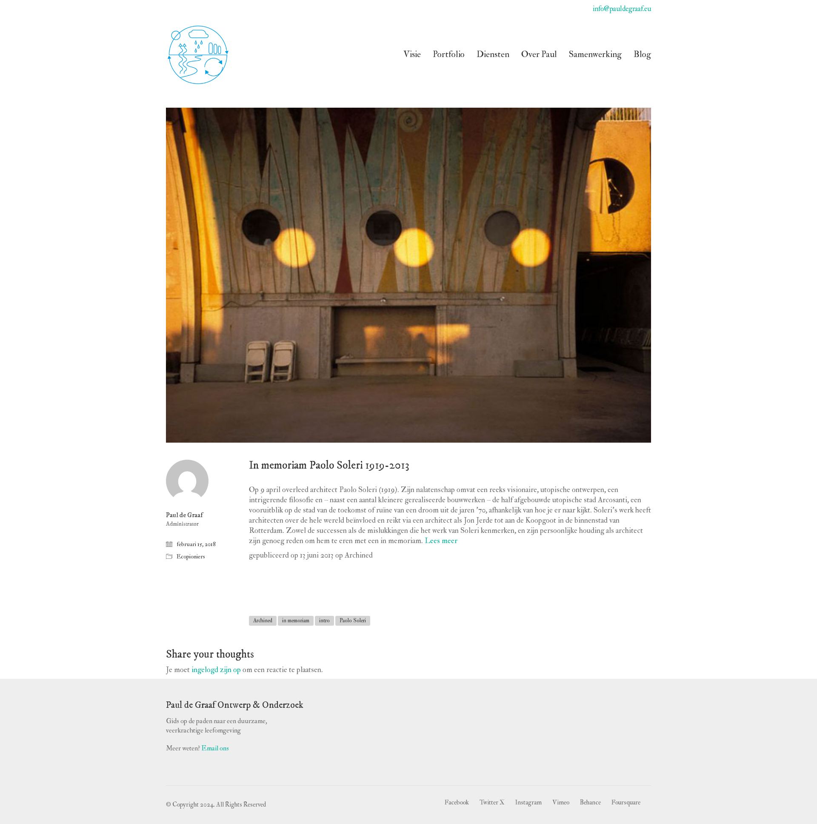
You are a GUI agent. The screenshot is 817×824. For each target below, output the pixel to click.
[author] (187, 481)
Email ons (215, 748)
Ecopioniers (191, 556)
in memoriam (295, 620)
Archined (262, 620)
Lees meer (441, 541)
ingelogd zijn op (216, 670)
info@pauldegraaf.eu (622, 8)
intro (324, 620)
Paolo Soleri (353, 620)
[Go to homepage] (198, 54)
